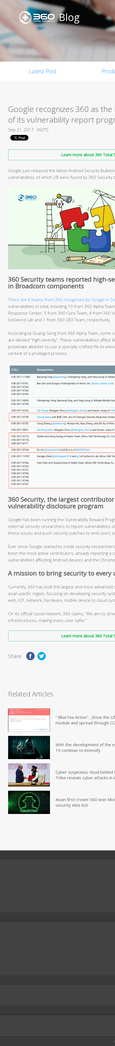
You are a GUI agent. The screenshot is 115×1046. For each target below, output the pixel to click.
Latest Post (43, 71)
